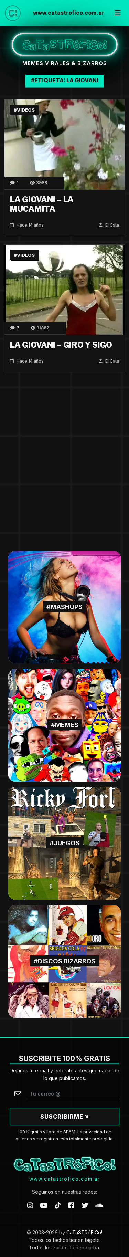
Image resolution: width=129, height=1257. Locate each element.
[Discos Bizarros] (64, 961)
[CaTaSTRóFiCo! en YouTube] (44, 1205)
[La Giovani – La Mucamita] (64, 144)
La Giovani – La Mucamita (42, 204)
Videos (26, 110)
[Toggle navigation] (117, 13)
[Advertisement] (64, 461)
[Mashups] (64, 606)
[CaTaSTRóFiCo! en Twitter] (85, 1205)
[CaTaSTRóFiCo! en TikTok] (57, 1205)
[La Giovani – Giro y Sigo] (64, 289)
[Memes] (64, 724)
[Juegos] (64, 843)
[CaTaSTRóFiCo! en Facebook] (71, 1205)
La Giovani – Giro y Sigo (61, 345)
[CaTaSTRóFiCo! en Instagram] (30, 1205)
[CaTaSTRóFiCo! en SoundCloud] (99, 1205)
